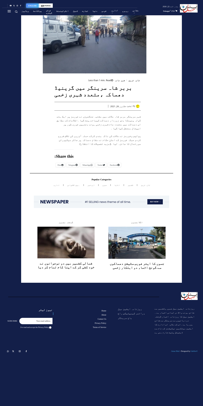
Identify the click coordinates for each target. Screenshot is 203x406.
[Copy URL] (71, 106)
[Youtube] (10, 5)
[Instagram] (17, 5)
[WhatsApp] (90, 106)
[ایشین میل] (138, 106)
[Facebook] (20, 5)
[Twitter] (14, 5)
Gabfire (193, 351)
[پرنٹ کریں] (84, 106)
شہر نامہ (119, 80)
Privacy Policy (43, 327)
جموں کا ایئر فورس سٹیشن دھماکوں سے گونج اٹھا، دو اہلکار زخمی (137, 265)
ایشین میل (128, 106)
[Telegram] (78, 106)
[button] (16, 11)
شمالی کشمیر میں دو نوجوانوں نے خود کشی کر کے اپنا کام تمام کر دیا (66, 265)
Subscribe (12, 321)
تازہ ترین (134, 80)
